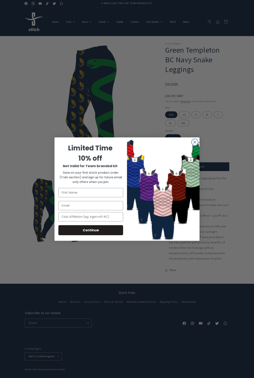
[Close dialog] (195, 142)
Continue (91, 230)
